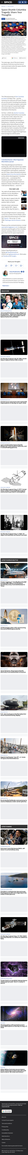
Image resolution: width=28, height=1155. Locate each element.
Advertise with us (6, 1136)
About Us (4, 1117)
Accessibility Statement (7, 1133)
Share (5, 58)
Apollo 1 (6, 218)
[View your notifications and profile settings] (22, 2)
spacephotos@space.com (9, 227)
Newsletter (23, 58)
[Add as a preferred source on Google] (7, 1111)
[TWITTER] (21, 271)
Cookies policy (5, 1129)
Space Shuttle (11, 6)
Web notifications (6, 1139)
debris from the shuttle (13, 174)
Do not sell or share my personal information (12, 1145)
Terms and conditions (7, 1123)
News (3, 19)
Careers (3, 1142)
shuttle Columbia (19, 113)
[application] (14, 146)
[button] (25, 2)
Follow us (15, 58)
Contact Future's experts (7, 1120)
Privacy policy (5, 1126)
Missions (3, 6)
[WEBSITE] (23, 271)
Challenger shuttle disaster (12, 220)
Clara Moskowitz (11, 18)
